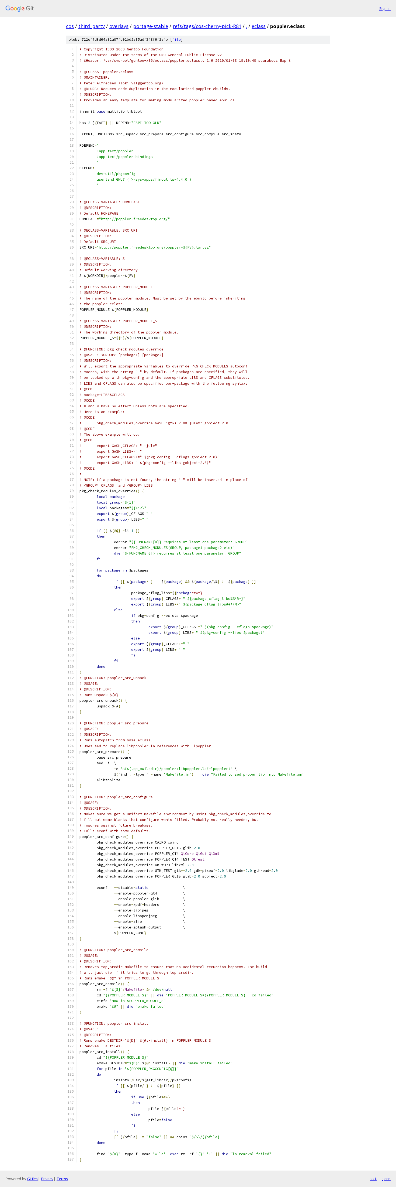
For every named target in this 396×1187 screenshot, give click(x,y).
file (176, 39)
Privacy (47, 1178)
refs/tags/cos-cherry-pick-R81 (207, 26)
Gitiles (32, 1178)
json (386, 1178)
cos (70, 26)
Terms (62, 1178)
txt (373, 1178)
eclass (259, 26)
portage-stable (150, 26)
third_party (91, 26)
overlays (118, 26)
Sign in (385, 8)
